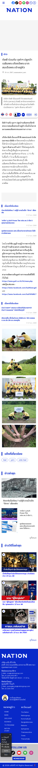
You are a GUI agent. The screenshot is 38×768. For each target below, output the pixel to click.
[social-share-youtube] (20, 2)
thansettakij (25, 739)
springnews (25, 729)
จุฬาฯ (12, 460)
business (7, 722)
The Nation (25, 712)
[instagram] (31, 754)
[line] (25, 754)
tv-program (9, 725)
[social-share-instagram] (27, 2)
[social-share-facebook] (13, 2)
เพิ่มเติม (6, 747)
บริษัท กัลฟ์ (22, 460)
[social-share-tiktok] (16, 2)
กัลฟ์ (4, 460)
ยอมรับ (6, 751)
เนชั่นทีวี (13, 765)
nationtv (24, 725)
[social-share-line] (23, 2)
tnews (23, 735)
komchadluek (26, 719)
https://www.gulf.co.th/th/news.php (17, 281)
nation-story (7, 729)
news (6, 715)
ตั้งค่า (6, 755)
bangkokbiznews (27, 722)
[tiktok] (13, 754)
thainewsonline (26, 732)
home (6, 712)
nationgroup (25, 715)
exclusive (8, 718)
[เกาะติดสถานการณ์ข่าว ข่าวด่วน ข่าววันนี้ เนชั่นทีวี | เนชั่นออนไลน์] (19, 10)
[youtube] (19, 754)
